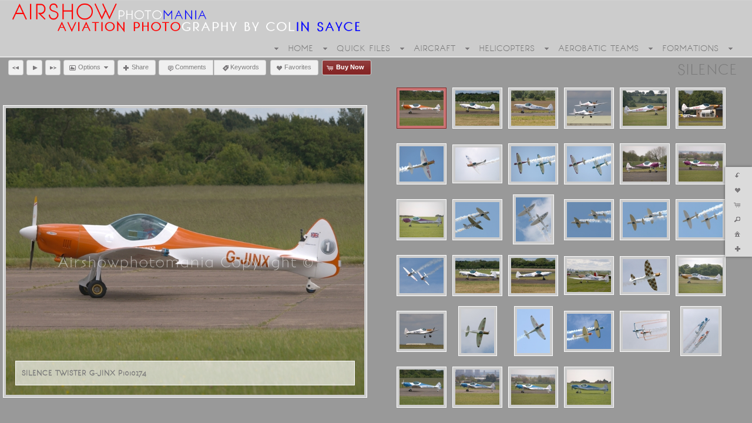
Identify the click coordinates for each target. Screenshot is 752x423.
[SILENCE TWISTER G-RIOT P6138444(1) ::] (645, 108)
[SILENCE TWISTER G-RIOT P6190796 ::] (701, 108)
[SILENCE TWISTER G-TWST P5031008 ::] (589, 275)
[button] (16, 67)
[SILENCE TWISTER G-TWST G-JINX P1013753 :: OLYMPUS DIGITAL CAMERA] (533, 219)
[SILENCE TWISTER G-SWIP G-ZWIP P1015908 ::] (589, 164)
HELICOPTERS (507, 48)
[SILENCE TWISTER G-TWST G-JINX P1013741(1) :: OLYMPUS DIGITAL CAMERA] (477, 219)
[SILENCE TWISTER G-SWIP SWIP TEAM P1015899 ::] (422, 219)
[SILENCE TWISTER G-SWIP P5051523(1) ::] (645, 164)
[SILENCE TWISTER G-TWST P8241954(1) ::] (477, 331)
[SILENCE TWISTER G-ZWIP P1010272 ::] (422, 387)
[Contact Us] (50, 412)
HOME (300, 48)
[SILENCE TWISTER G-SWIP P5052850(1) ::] (701, 164)
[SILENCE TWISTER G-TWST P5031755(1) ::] (645, 275)
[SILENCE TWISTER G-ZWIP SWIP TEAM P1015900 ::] (589, 387)
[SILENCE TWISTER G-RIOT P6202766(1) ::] (422, 164)
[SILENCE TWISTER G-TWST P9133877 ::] (533, 331)
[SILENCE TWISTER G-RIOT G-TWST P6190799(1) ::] (589, 108)
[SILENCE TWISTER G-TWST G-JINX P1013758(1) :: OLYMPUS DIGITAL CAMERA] (701, 219)
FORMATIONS (690, 48)
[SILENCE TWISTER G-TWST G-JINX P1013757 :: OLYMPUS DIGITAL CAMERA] (645, 219)
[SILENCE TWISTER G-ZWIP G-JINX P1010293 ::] (645, 331)
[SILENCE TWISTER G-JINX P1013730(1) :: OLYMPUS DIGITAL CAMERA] (477, 108)
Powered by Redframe (704, 412)
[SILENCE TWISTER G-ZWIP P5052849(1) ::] (533, 387)
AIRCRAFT (434, 48)
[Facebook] (17, 412)
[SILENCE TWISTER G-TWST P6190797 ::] (422, 331)
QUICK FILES (363, 48)
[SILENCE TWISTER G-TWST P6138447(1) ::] (701, 275)
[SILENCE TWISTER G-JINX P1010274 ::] (422, 108)
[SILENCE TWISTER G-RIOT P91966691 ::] (477, 163)
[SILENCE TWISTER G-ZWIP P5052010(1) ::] (477, 387)
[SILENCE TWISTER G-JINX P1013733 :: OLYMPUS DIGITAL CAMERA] (533, 108)
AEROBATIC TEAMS (598, 48)
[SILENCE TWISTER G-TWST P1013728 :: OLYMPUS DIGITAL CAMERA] (477, 275)
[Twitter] (33, 412)
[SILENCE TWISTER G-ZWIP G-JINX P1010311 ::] (701, 331)
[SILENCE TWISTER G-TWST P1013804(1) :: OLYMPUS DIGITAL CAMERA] (533, 275)
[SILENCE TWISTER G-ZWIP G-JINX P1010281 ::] (589, 331)
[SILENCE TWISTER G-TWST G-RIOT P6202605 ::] (422, 275)
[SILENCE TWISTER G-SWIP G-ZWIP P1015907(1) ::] (533, 164)
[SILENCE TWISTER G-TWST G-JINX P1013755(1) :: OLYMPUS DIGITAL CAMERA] (589, 219)
